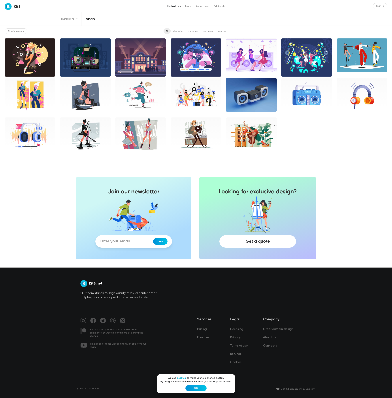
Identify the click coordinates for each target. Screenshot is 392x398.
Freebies (203, 337)
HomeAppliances (237, 114)
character (178, 31)
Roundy (66, 114)
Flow (175, 154)
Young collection (70, 154)
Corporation (345, 75)
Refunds (235, 354)
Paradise (11, 114)
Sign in (380, 6)
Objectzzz (289, 114)
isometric (193, 31)
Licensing (236, 329)
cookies (181, 378)
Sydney (11, 154)
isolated (222, 31)
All (167, 31)
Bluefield (177, 114)
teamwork (207, 31)
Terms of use (239, 345)
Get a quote (258, 241)
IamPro (232, 154)
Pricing (202, 329)
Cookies (235, 362)
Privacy (235, 337)
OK (196, 388)
